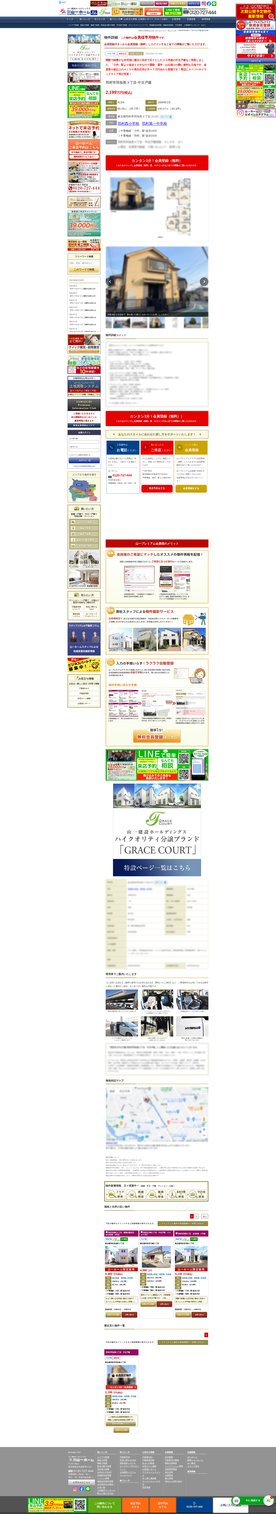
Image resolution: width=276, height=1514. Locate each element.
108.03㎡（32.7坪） (120, 1281)
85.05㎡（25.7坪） (119, 1403)
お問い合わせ (129, 1314)
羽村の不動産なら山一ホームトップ (152, 30)
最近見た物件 (161, 3)
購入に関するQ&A (105, 1493)
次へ (205, 1216)
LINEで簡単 (173, 11)
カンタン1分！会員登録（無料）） (157, 418)
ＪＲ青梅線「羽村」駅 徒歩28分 (117, 1294)
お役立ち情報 (130, 19)
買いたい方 (84, 19)
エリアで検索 (85, 522)
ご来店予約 (153, 12)
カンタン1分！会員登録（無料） (157, 163)
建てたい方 (115, 19)
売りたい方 (99, 19)
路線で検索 (85, 528)
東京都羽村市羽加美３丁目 (115, 1362)
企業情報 (176, 19)
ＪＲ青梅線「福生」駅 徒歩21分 (152, 1290)
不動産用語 (84, 693)
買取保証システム (76, 615)
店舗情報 (191, 19)
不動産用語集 (148, 1460)
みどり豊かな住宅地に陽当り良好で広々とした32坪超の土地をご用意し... (120, 1300)
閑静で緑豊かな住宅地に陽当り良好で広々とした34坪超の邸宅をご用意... (190, 1300)
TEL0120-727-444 (154, 53)
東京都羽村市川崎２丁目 (149, 1243)
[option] (157, 281)
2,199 (114, 1392)
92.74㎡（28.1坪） (119, 1285)
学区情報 (146, 1487)
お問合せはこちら (81, 1482)
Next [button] (204, 281)
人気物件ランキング (106, 1490)
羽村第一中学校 (154, 123)
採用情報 (206, 19)
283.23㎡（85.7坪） (155, 1278)
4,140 (183, 1273)
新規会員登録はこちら (120, 1424)
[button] (63, 3)
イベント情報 (103, 1478)
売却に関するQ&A (91, 608)
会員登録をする (191, 488)
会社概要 (169, 1457)
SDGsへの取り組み (173, 1481)
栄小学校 (115, 1278)
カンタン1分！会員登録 (121, 1387)
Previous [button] (110, 281)
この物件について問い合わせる (104, 1505)
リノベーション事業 (174, 1466)
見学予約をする (163, 1505)
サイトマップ (147, 3)
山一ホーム (192, 1457)
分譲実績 (169, 1475)
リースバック (126, 1475)
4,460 (114, 1273)
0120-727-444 (122, 475)
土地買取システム (128, 1472)
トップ (70, 19)
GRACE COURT (104, 1472)
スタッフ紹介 (161, 19)
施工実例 (169, 1478)
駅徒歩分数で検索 (85, 540)
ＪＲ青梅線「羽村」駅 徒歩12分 (152, 1287)
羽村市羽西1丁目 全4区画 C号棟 (191, 1234)
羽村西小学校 (128, 123)
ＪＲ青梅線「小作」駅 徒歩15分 (117, 1291)
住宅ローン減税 (84, 698)
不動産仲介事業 (172, 1460)
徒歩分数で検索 (104, 1466)
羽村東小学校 (152, 1274)
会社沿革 (169, 1472)
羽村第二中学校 (127, 1278)
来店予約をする (157, 488)
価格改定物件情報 (105, 1481)
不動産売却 (125, 1457)
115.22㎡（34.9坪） (190, 1281)
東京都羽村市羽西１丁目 (184, 1243)
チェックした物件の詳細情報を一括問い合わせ (183, 1224)
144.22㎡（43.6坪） (155, 1281)
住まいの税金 (148, 1463)
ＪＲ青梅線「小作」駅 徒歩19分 (117, 1409)
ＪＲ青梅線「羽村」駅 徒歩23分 (117, 1412)
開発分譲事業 (171, 1463)
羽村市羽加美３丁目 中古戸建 (118, 1352)
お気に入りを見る (177, 3)
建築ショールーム (195, 1460)
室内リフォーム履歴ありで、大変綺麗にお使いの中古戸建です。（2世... (155, 1296)
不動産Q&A (84, 688)
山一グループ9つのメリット (91, 615)
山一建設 (191, 1463)
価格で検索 (85, 534)
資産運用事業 (171, 1469)
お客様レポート (145, 19)
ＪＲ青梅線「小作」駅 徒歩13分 (187, 1291)
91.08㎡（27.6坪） (189, 1285)
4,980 (146, 1270)
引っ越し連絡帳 (149, 1478)
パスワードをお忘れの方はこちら (84, 466)
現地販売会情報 (104, 1475)
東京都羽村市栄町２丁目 (114, 1243)
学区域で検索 (85, 546)
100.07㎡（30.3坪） (120, 1400)
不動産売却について (76, 608)
